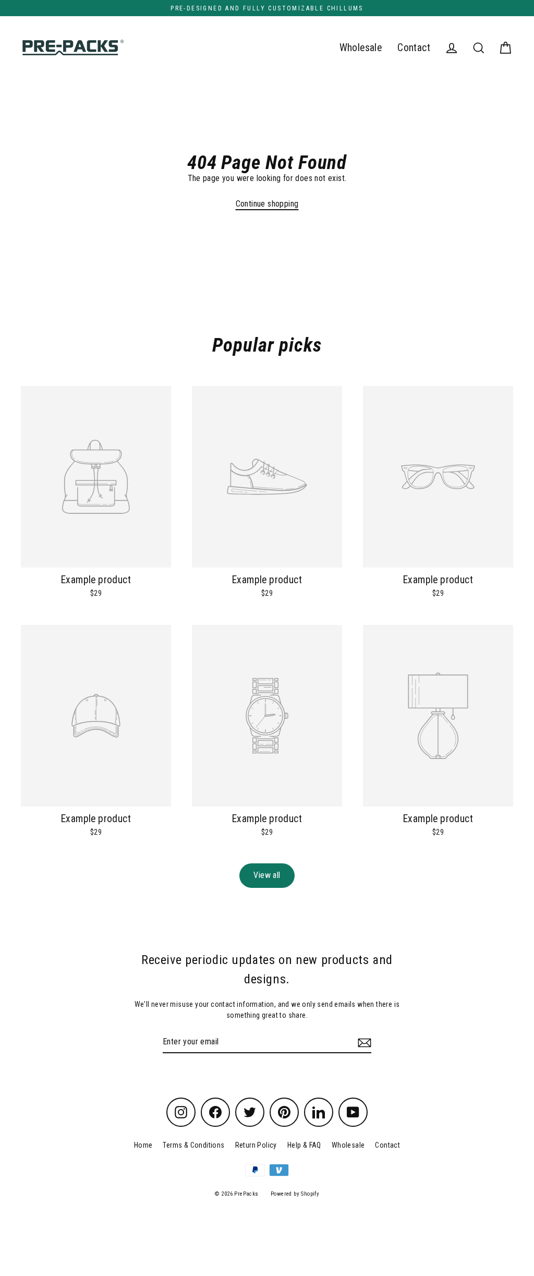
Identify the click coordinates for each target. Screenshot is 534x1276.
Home (143, 1145)
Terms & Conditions (193, 1145)
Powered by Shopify (295, 1193)
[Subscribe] (363, 1042)
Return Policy (256, 1145)
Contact (413, 48)
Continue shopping (267, 204)
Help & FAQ (304, 1145)
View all (266, 875)
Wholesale (360, 48)
